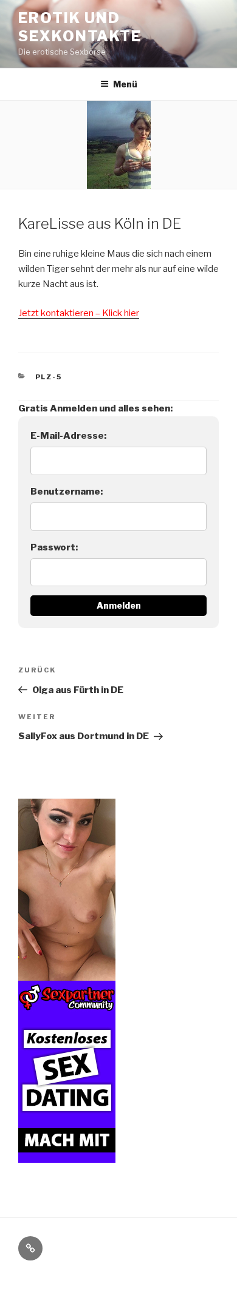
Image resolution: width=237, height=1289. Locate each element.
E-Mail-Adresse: (68, 435)
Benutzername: (66, 491)
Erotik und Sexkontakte (80, 27)
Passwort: (54, 547)
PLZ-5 (49, 377)
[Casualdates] (66, 1154)
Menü (125, 84)
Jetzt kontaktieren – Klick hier (78, 313)
